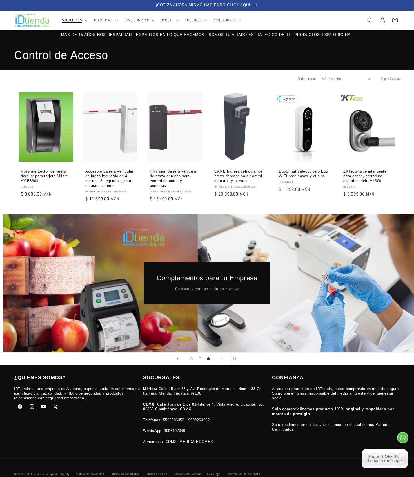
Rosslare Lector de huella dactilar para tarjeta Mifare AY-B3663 (44, 176)
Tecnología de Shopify (55, 474)
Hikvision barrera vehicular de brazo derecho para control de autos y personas (173, 178)
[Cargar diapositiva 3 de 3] (208, 359)
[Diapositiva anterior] (178, 359)
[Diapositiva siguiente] (222, 359)
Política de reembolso (124, 474)
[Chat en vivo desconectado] (384, 458)
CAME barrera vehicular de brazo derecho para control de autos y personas (238, 176)
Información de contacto (243, 474)
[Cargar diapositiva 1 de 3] (191, 359)
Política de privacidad (89, 474)
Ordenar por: (307, 78)
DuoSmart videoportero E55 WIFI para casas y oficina (303, 173)
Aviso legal (214, 474)
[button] (74, 20)
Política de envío (156, 474)
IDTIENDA (33, 474)
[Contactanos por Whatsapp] (402, 439)
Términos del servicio (187, 474)
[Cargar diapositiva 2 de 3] (200, 359)
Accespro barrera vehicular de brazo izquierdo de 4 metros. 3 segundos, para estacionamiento (109, 178)
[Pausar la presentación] (236, 359)
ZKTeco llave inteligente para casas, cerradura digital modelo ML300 (364, 176)
